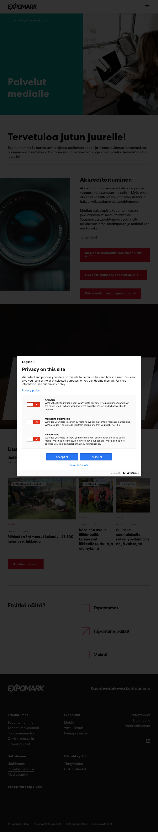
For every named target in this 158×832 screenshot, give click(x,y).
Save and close (79, 465)
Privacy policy (31, 390)
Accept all (62, 457)
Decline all (96, 457)
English (27, 361)
